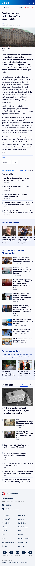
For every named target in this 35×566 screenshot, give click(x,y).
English (4, 562)
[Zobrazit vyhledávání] (28, 2)
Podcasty (5, 531)
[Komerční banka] (17, 37)
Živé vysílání (6, 519)
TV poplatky (6, 523)
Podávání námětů (24, 538)
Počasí (4, 535)
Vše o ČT (4, 546)
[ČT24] (5, 3)
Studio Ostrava (23, 527)
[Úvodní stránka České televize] (10, 493)
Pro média (21, 515)
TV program (6, 515)
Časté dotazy (22, 542)
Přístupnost (24, 562)
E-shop (4, 538)
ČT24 (3, 23)
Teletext (4, 527)
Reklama (21, 519)
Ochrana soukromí (13, 562)
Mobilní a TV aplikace (9, 542)
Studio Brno (22, 523)
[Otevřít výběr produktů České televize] (33, 2)
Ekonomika (6, 162)
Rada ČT (21, 531)
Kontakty (21, 546)
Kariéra (20, 535)
